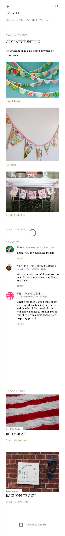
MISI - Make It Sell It (29, 293)
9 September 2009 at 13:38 (40, 247)
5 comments (20, 440)
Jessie (20, 247)
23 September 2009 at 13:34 (32, 296)
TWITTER (31, 19)
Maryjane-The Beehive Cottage (36, 265)
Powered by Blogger (35, 524)
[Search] (57, 5)
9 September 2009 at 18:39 (32, 268)
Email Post (20, 229)
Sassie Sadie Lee (15, 215)
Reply (20, 258)
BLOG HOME (14, 19)
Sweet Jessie (13, 101)
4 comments (21, 501)
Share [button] (9, 229)
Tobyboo (13, 13)
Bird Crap (16, 433)
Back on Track (21, 495)
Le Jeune (11, 164)
